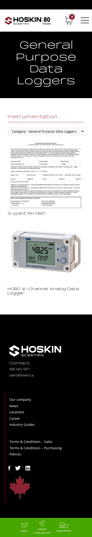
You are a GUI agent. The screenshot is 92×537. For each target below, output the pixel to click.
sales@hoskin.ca (21, 375)
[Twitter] (18, 468)
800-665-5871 (20, 369)
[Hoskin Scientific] (27, 20)
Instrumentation (33, 117)
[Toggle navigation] (84, 20)
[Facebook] (9, 468)
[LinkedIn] (27, 468)
